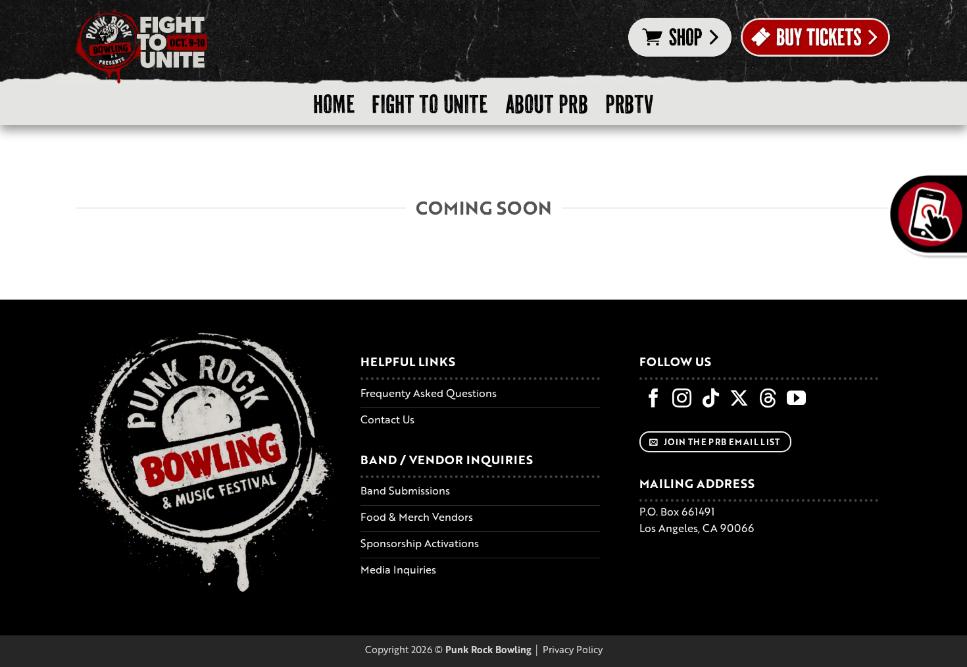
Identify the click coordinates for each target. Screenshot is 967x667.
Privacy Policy (573, 649)
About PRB (546, 104)
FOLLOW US (675, 361)
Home (334, 104)
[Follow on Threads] (768, 399)
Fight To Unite (429, 104)
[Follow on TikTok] (710, 399)
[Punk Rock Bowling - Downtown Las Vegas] (141, 47)
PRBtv (629, 104)
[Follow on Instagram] (681, 399)
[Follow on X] (739, 399)
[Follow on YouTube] (796, 399)
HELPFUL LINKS (407, 361)
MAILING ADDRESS (697, 483)
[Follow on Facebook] (653, 399)
